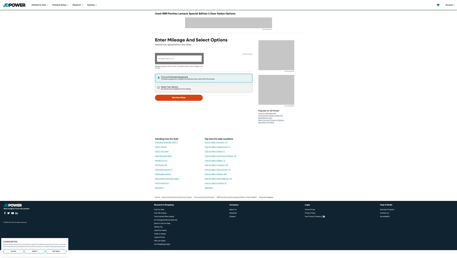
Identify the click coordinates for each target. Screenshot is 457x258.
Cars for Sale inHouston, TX (216, 142)
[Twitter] (8, 213)
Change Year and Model (204, 197)
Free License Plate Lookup (164, 216)
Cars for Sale (159, 209)
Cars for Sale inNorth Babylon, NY (218, 178)
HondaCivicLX (161, 160)
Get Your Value (179, 98)
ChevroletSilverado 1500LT (166, 142)
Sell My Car (158, 227)
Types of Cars (159, 237)
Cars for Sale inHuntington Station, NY (220, 156)
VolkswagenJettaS (163, 174)
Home (157, 197)
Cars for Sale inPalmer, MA (216, 174)
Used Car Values (160, 230)
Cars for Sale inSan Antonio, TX (217, 169)
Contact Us (384, 213)
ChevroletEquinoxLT (164, 169)
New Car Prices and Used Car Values (177, 197)
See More (159, 188)
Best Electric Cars (265, 118)
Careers (232, 216)
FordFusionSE (161, 165)
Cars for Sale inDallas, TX (215, 160)
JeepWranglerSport (163, 156)
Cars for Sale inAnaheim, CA (216, 165)
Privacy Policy (310, 213)
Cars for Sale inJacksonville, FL (217, 147)
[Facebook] (5, 213)
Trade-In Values (160, 234)
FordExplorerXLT (162, 183)
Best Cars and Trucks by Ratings (271, 120)
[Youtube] (12, 213)
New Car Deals (159, 240)
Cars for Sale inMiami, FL (215, 151)
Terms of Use (310, 209)
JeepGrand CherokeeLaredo (167, 178)
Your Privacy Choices (313, 216)
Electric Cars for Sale (162, 223)
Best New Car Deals (266, 122)
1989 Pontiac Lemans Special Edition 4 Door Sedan (237, 197)
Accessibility (385, 216)
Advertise (233, 213)
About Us (232, 209)
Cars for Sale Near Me (267, 113)
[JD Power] (13, 205)
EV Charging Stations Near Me (270, 116)
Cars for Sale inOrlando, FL (216, 183)
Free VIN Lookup (160, 213)
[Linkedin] (16, 213)
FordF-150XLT (161, 147)
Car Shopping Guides (162, 244)
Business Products (387, 209)
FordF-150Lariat (162, 151)
